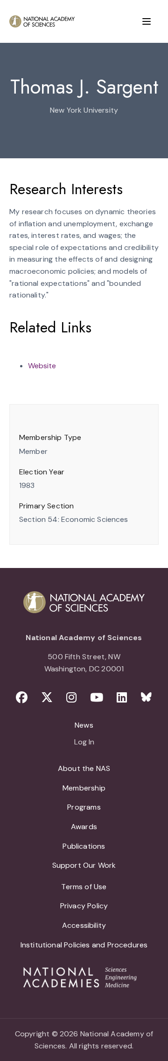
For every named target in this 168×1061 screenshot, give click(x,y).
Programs (83, 807)
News (84, 725)
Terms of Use (83, 887)
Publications (84, 846)
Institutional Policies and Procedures (84, 945)
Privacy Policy (84, 906)
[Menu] (146, 21)
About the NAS (84, 768)
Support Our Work (84, 865)
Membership (84, 788)
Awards (84, 826)
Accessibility (84, 925)
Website (42, 366)
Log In (84, 742)
